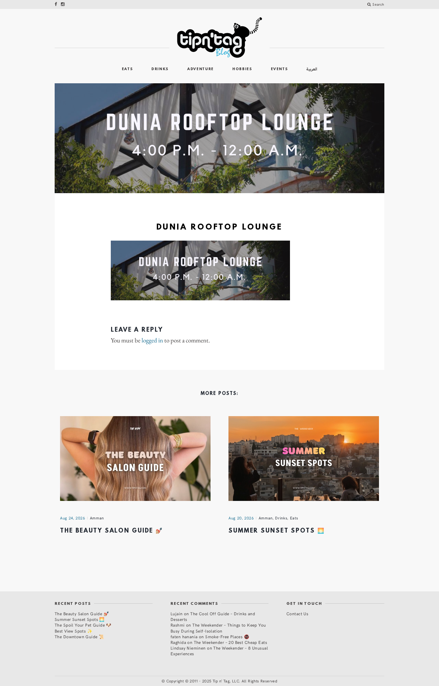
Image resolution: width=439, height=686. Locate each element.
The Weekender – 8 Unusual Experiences (219, 650)
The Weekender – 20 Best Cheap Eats (230, 642)
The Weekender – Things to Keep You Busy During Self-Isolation (218, 627)
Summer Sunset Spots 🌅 (276, 531)
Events (279, 69)
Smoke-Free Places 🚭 (227, 636)
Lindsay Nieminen (188, 648)
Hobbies (242, 69)
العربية (311, 69)
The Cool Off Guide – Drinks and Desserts (213, 616)
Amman (97, 518)
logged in (152, 340)
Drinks (160, 69)
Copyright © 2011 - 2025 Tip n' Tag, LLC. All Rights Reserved (221, 681)
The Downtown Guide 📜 (79, 636)
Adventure (200, 69)
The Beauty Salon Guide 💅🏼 (111, 531)
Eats (127, 69)
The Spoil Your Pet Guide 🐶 (83, 625)
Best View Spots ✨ (73, 631)
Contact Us (297, 613)
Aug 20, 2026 (241, 518)
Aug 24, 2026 (72, 518)
